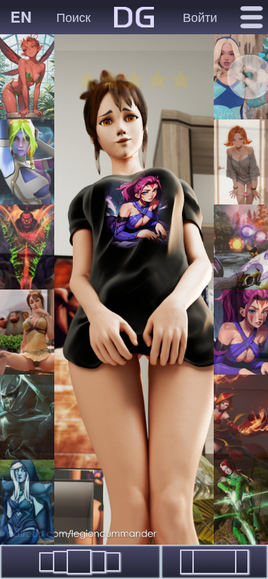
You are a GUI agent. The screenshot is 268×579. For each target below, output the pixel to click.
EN (21, 16)
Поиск (73, 16)
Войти (200, 16)
